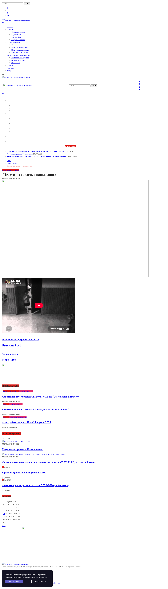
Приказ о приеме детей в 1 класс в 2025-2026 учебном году (35, 485)
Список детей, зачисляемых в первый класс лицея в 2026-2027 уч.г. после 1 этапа (48, 462)
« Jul (3, 526)
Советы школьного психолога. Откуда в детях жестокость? (35, 409)
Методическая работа (19, 52)
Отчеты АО (15, 63)
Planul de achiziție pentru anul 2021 (20, 339)
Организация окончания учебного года (24, 472)
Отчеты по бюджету (18, 60)
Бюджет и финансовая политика (18, 55)
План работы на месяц (19, 47)
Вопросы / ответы (18, 40)
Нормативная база (13, 42)
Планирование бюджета (20, 58)
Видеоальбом (16, 34)
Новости (10, 65)
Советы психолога (18, 32)
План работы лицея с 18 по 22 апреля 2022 (26, 422)
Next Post (9, 360)
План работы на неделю (20, 50)
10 (4, 514)
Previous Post (11, 345)
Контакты (10, 68)
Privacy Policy (40, 581)
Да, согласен (14, 581)
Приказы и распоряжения (20, 45)
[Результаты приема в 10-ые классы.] (16, 441)
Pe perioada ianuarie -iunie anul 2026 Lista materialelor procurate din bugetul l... (37, 156)
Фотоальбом (16, 37)
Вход (9, 70)
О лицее (10, 29)
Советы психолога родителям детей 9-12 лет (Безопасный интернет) (40, 396)
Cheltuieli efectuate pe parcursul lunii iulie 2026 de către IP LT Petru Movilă (35, 151)
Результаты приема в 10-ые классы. (20, 154)
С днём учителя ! (11, 353)
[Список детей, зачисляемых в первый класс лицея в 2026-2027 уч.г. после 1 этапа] (33, 454)
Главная (10, 27)
